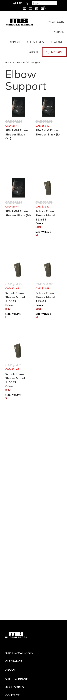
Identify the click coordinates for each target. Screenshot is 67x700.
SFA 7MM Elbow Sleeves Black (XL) (17, 134)
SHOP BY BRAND (16, 679)
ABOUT (10, 669)
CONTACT (12, 695)
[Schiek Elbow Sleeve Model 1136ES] (49, 188)
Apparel (15, 41)
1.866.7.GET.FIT (27, 3)
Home (8, 62)
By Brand (58, 31)
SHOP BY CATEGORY (19, 653)
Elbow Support (33, 62)
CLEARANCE (13, 661)
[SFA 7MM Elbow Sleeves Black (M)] (18, 188)
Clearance (57, 41)
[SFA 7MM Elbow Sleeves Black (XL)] (18, 107)
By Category (55, 21)
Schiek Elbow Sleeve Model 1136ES (45, 215)
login (14, 3)
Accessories (35, 41)
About (33, 52)
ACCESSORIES (14, 687)
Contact (20, 3)
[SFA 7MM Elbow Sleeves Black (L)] (49, 107)
